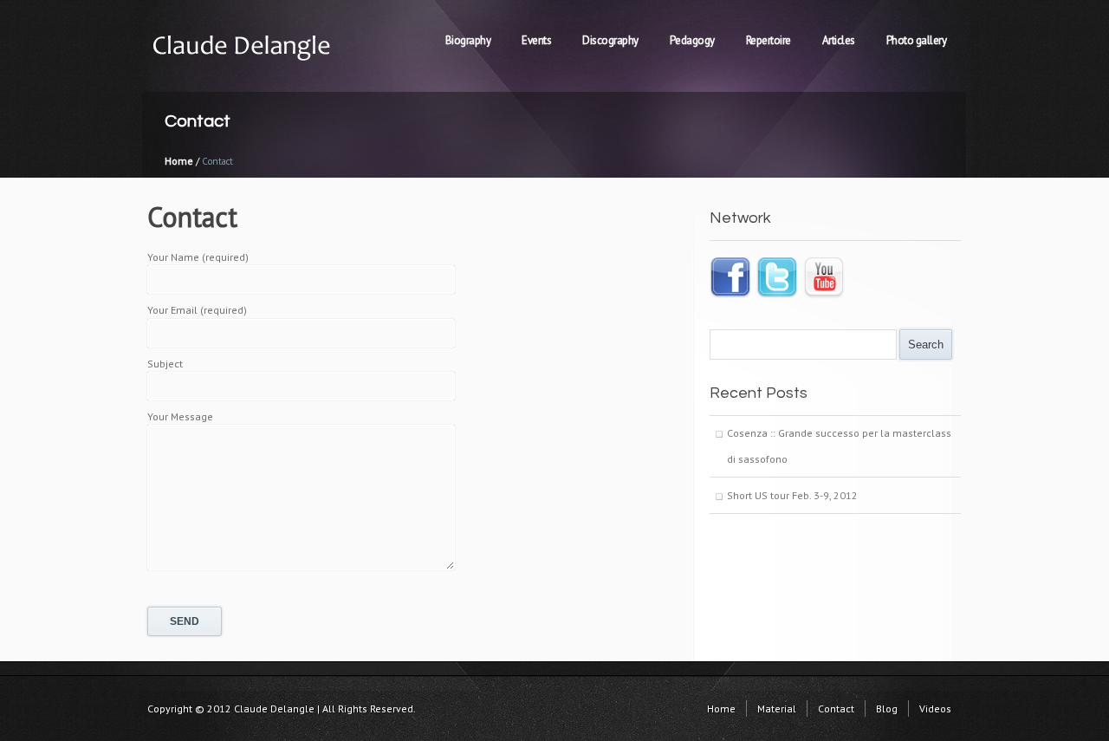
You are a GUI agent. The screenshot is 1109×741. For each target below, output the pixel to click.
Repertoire (768, 40)
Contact (836, 708)
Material (776, 708)
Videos (935, 708)
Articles (838, 40)
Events (536, 40)
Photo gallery (916, 40)
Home (179, 160)
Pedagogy (692, 40)
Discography (610, 40)
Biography (468, 40)
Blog (887, 708)
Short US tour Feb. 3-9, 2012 (792, 495)
